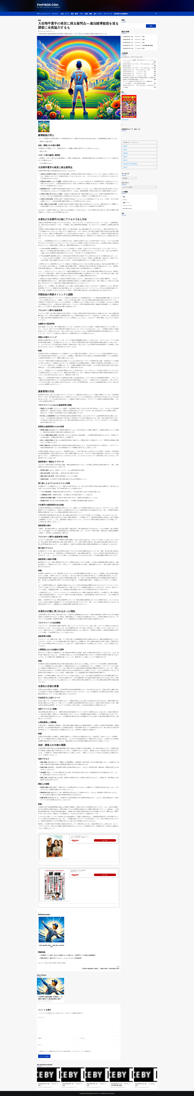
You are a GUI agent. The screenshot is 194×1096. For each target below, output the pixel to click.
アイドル (54, 14)
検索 (123, 20)
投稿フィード (126, 202)
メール (81, 1038)
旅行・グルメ (98, 14)
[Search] (156, 13)
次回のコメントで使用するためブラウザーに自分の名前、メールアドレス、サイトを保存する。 (66, 1051)
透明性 (59, 963)
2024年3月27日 (48, 31)
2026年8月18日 (120, 1087)
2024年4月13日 (47, 1001)
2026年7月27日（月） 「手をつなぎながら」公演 (136, 70)
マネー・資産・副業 (86, 14)
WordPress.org (127, 208)
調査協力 (55, 963)
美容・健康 (74, 14)
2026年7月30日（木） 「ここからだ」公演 (134, 75)
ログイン (125, 199)
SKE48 (125, 149)
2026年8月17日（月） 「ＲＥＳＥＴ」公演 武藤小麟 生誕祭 (138, 45)
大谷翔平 (50, 963)
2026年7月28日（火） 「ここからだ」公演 (134, 72)
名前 (40, 1038)
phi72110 (41, 31)
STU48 (125, 167)
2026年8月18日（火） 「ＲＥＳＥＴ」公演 (133, 42)
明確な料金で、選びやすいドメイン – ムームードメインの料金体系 (60, 958)
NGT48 (125, 160)
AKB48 (125, 146)
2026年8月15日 (144, 1087)
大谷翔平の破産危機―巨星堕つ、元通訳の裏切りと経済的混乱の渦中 (100, 968)
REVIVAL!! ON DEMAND (130, 163)
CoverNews (103, 1093)
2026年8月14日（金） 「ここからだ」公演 (133, 48)
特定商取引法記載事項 (121, 14)
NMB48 (125, 153)
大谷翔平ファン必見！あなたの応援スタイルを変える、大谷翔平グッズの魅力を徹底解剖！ (68, 955)
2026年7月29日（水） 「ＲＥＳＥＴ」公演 (134, 73)
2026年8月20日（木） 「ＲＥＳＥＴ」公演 (133, 39)
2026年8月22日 (47, 1087)
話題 (39, 20)
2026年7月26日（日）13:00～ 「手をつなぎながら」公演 (138, 68)
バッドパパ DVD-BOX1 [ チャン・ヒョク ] (79, 836)
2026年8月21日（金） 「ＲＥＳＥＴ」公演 (133, 36)
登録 (124, 196)
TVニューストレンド (43, 14)
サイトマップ (108, 14)
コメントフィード (127, 205)
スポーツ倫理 (44, 963)
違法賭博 (64, 963)
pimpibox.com (47, 5)
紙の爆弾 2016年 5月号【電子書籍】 (78, 870)
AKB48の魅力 (125, 119)
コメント (41, 1017)
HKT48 (125, 156)
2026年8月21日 (72, 1087)
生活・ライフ (65, 14)
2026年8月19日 (96, 1087)
